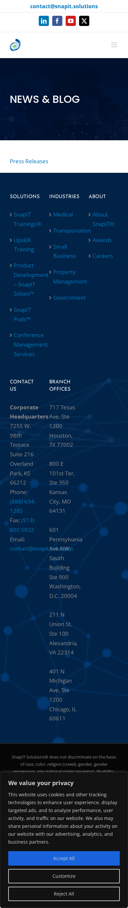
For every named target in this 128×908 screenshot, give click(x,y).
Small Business (64, 251)
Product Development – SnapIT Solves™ (25, 279)
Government (64, 297)
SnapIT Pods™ (22, 314)
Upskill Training (24, 244)
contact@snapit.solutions (64, 6)
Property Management (64, 276)
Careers (103, 256)
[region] (64, 840)
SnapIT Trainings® (25, 219)
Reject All (64, 894)
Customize (64, 876)
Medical (63, 214)
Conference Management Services (25, 344)
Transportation (64, 230)
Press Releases (29, 161)
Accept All (64, 858)
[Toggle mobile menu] (114, 44)
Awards (102, 240)
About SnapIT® (103, 219)
